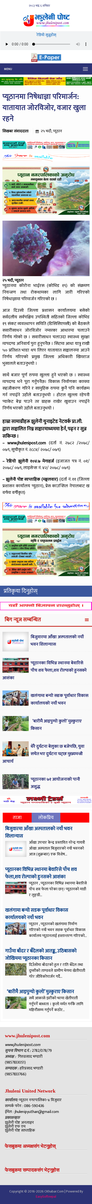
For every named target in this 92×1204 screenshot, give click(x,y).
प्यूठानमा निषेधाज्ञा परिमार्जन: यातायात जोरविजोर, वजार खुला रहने (44, 108)
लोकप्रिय (46, 817)
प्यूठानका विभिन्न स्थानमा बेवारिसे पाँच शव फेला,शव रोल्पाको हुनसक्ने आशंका (44, 670)
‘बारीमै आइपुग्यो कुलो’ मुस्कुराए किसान (40, 992)
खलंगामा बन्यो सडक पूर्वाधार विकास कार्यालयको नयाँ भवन (59, 699)
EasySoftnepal (46, 1196)
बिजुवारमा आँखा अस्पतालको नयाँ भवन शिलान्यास (38, 832)
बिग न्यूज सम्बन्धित (23, 619)
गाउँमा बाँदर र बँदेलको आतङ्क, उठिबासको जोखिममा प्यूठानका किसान (41, 954)
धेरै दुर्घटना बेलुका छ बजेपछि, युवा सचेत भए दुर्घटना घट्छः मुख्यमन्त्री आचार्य (43, 754)
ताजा (17, 817)
